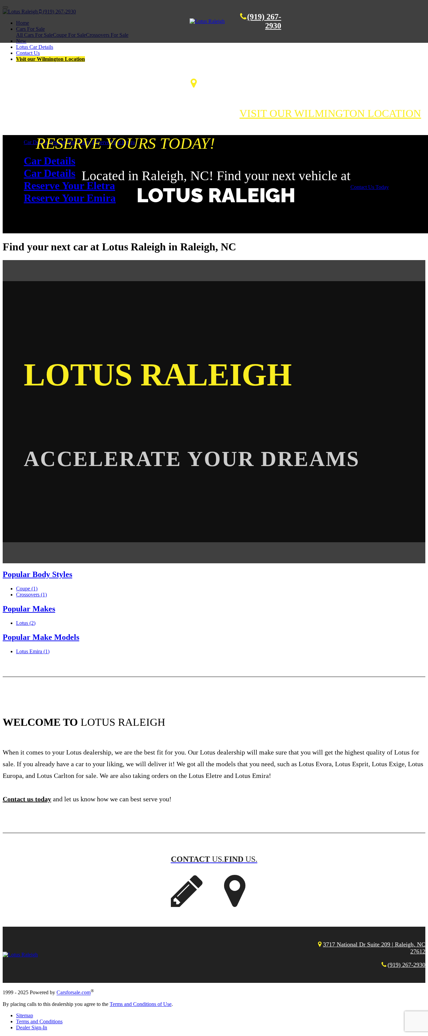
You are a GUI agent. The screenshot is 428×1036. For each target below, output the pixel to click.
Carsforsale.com (74, 993)
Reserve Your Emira (70, 198)
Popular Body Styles (37, 574)
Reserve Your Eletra (69, 186)
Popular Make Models (41, 637)
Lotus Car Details (34, 47)
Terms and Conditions (39, 1021)
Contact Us (28, 53)
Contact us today (27, 799)
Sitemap (24, 1015)
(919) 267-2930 (406, 964)
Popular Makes (29, 608)
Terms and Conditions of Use (141, 1004)
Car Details (49, 161)
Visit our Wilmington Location (50, 59)
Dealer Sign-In (31, 1027)
